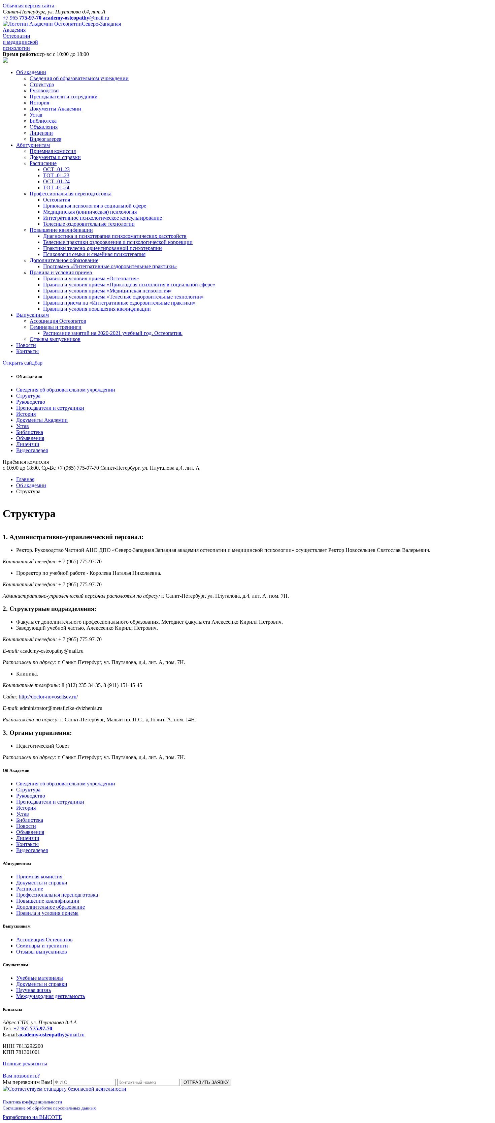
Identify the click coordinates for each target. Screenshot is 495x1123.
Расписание (43, 163)
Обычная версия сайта (28, 5)
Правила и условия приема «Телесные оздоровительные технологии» (123, 297)
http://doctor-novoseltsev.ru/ (48, 696)
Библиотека (43, 121)
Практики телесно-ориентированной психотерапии (102, 248)
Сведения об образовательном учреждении (79, 78)
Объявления (44, 127)
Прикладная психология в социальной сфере (94, 206)
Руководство (44, 90)
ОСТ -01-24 (56, 181)
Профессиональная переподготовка (70, 193)
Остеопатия (56, 199)
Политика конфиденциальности (32, 1101)
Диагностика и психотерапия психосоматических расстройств (115, 236)
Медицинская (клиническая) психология (90, 212)
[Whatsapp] (15, 1069)
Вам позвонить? (21, 1076)
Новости (26, 345)
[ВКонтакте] (5, 1069)
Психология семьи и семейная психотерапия (94, 254)
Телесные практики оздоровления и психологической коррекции (118, 242)
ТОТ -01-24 (56, 187)
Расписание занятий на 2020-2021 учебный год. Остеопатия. (113, 333)
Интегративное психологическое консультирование (102, 218)
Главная (25, 479)
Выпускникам (32, 315)
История (39, 102)
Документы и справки (55, 157)
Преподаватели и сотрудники (64, 96)
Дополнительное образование (64, 260)
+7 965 (32, 1028)
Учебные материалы (39, 978)
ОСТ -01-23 (56, 169)
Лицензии (41, 133)
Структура (42, 84)
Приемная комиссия (53, 151)
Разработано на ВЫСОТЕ (32, 1117)
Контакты (27, 351)
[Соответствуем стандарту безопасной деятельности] (64, 1089)
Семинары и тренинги (55, 327)
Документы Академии (55, 109)
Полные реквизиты (25, 1063)
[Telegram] (10, 1069)
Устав (36, 115)
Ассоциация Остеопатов (58, 321)
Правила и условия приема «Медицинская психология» (107, 290)
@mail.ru (51, 1034)
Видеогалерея (45, 139)
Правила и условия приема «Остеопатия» (91, 278)
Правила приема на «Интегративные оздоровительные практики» (119, 303)
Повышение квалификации (61, 230)
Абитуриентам (33, 145)
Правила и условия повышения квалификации (97, 309)
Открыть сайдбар (22, 363)
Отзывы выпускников (55, 339)
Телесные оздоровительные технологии (89, 224)
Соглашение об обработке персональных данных (49, 1108)
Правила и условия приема (61, 272)
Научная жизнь (33, 990)
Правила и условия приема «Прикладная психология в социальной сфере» (129, 284)
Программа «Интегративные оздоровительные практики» (110, 266)
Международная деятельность (50, 996)
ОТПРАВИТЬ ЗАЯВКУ (206, 1082)
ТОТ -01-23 (56, 175)
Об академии (31, 72)
